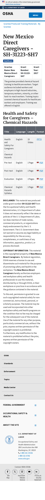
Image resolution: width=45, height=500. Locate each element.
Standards (8, 363)
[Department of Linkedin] (36, 471)
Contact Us (8, 395)
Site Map (8, 477)
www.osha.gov (24, 458)
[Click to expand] (22, 3)
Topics (7, 379)
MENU (35, 15)
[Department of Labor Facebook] (7, 471)
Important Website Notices (21, 478)
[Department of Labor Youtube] (29, 471)
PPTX (39, 139)
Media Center (10, 387)
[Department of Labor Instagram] (22, 471)
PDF (41, 162)
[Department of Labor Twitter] (14, 471)
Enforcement (9, 371)
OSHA (7, 13)
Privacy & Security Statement (37, 478)
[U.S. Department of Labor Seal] (9, 439)
